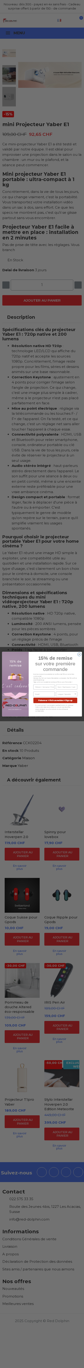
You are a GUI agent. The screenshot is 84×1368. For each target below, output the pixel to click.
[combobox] (66, 694)
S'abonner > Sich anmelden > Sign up (55, 700)
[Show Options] (75, 694)
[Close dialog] (79, 654)
